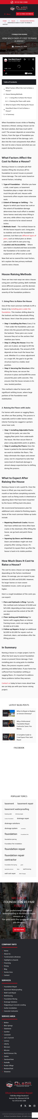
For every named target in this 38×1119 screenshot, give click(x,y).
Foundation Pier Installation (13, 843)
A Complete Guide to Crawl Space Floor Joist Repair (25, 737)
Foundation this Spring (11, 864)
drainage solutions (12, 823)
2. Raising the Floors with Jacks (19, 101)
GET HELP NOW (19, 929)
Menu (8, 14)
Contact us (6, 683)
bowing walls (8, 814)
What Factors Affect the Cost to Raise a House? (20, 89)
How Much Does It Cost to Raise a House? (17, 109)
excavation (23, 828)
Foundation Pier (25, 834)
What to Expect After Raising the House (20, 105)
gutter (22, 864)
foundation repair (15, 848)
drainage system (11, 828)
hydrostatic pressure (9, 869)
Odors (18, 869)
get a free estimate (25, 14)
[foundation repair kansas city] (19, 8)
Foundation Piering (19, 34)
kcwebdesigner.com (21, 1114)
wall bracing (27, 869)
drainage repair (23, 818)
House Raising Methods (14, 94)
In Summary (10, 114)
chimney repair (19, 814)
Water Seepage (22, 873)
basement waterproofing (17, 809)
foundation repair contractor (14, 857)
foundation (11, 833)
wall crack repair (10, 873)
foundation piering (11, 839)
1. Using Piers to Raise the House (20, 98)
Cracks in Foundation (9, 818)
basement (9, 803)
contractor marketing (8, 1114)
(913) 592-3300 (20, 2)
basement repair (25, 803)
